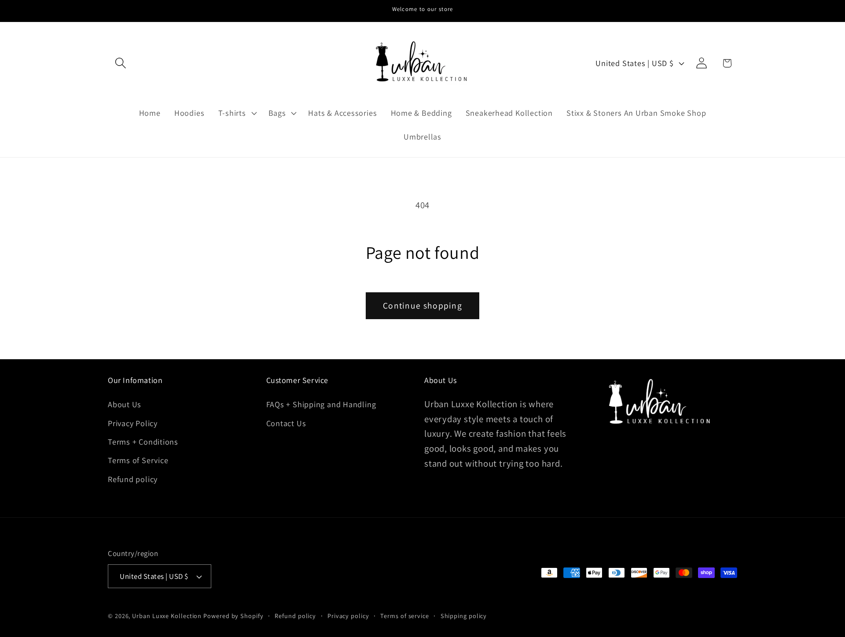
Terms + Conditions (143, 441)
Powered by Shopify (233, 615)
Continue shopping (422, 305)
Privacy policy (348, 615)
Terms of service (404, 615)
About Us (124, 404)
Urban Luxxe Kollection (167, 615)
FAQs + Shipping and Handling (321, 404)
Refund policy (133, 479)
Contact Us (286, 423)
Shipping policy (464, 615)
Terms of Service (138, 460)
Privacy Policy (133, 423)
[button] (120, 63)
